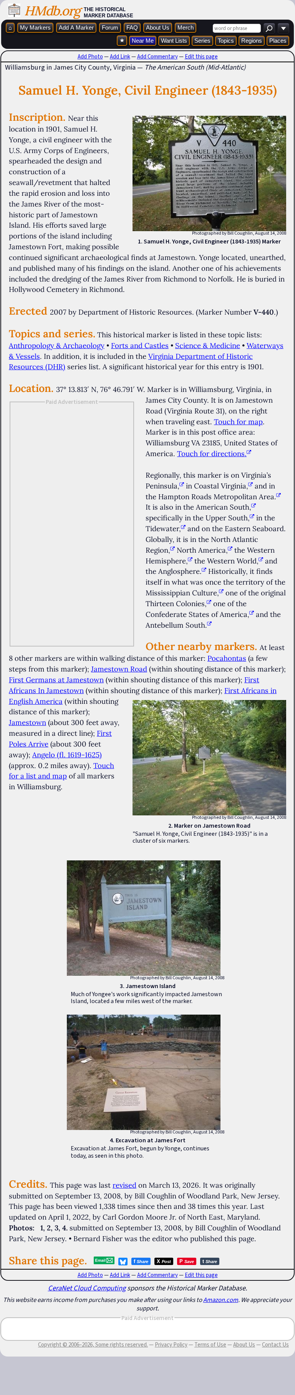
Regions (251, 40)
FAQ (132, 27)
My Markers (35, 27)
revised (124, 1185)
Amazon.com (220, 1299)
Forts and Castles (140, 345)
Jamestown (27, 722)
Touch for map (238, 421)
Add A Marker (76, 27)
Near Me (143, 40)
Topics (226, 40)
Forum (110, 27)
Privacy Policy (171, 1344)
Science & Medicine (207, 345)
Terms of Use (210, 1344)
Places (278, 40)
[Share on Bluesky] (123, 1261)
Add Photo (90, 56)
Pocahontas (226, 658)
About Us (157, 27)
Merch (185, 27)
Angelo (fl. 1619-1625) (67, 754)
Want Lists (174, 40)
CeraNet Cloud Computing (87, 1288)
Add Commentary (157, 56)
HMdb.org (52, 10)
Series (202, 40)
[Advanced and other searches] (283, 28)
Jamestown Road (119, 668)
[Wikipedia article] (181, 485)
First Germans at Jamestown (56, 679)
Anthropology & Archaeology (56, 345)
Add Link (120, 56)
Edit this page (201, 56)
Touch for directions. (212, 453)
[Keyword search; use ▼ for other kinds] (269, 28)
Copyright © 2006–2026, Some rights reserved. (93, 1344)
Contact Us (275, 1344)
